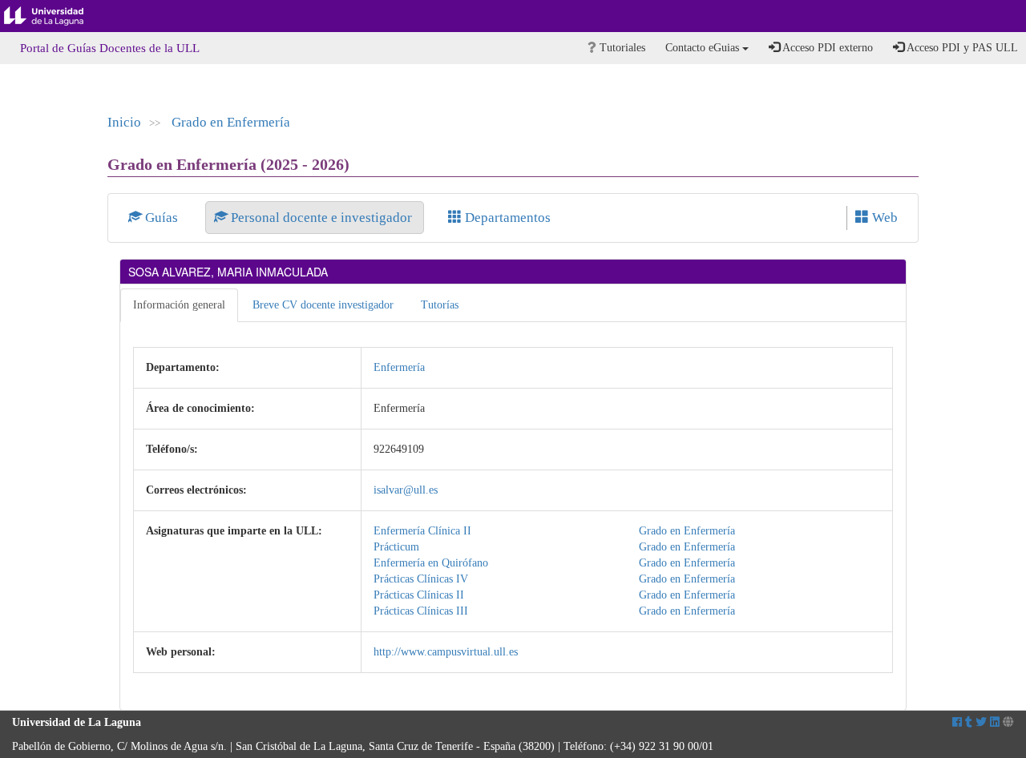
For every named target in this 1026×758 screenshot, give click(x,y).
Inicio (124, 122)
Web (883, 217)
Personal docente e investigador (321, 217)
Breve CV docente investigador (323, 305)
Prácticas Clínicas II (419, 595)
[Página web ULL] (1008, 722)
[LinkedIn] (995, 722)
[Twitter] (981, 722)
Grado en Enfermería (231, 122)
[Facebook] (957, 722)
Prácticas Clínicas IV (421, 579)
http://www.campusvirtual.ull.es (446, 652)
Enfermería (399, 367)
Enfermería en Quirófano (431, 563)
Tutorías (439, 305)
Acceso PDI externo (826, 48)
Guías (161, 217)
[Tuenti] (968, 722)
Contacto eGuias (703, 48)
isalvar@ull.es (406, 490)
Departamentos (506, 217)
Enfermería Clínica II (422, 531)
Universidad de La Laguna (56, 16)
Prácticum (396, 547)
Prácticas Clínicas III (421, 611)
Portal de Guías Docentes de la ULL (110, 48)
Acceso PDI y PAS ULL (961, 48)
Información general (179, 305)
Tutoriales (620, 48)
